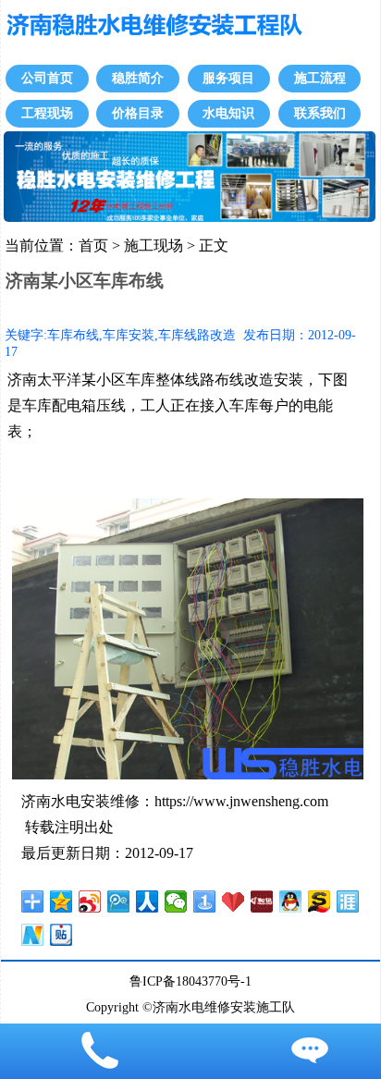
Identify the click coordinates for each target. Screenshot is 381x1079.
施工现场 (153, 245)
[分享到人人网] (147, 901)
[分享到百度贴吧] (61, 935)
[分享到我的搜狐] (319, 901)
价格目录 (138, 113)
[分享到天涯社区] (348, 901)
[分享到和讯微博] (262, 901)
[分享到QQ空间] (61, 901)
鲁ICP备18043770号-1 (190, 981)
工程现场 (47, 113)
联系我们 (320, 113)
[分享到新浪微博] (90, 901)
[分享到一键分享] (204, 901)
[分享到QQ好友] (290, 901)
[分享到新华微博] (32, 935)
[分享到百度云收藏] (233, 901)
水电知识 (228, 113)
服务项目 (228, 78)
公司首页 (47, 78)
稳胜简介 (138, 78)
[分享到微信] (176, 901)
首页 (93, 245)
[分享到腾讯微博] (118, 901)
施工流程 (320, 78)
